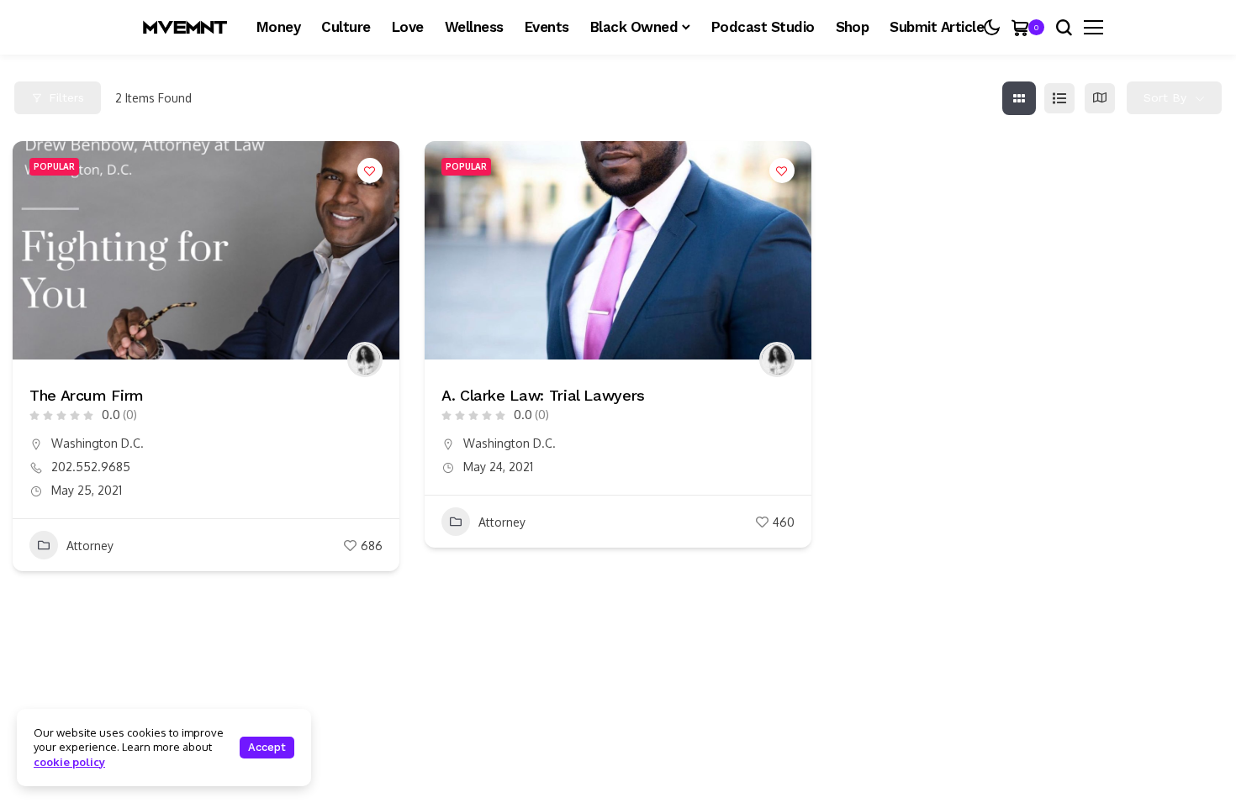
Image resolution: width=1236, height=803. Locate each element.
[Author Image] (365, 359)
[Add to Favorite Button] (370, 170)
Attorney (90, 545)
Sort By (1165, 97)
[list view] (1059, 98)
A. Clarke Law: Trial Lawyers (543, 395)
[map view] (1100, 98)
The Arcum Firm (86, 395)
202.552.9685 (90, 466)
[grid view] (1019, 98)
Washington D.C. (97, 443)
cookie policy (69, 762)
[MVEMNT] (185, 27)
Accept (267, 747)
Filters (66, 97)
